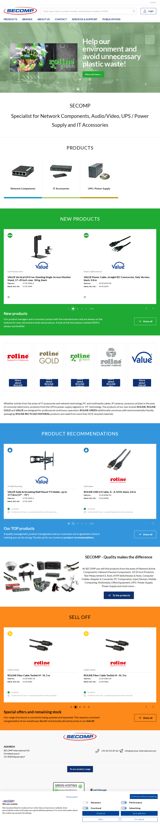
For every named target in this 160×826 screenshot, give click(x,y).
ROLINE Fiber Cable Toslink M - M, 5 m (29, 675)
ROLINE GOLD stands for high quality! (106, 52)
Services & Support (85, 19)
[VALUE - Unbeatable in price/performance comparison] (142, 357)
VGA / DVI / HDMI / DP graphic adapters (24, 486)
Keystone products (91, 486)
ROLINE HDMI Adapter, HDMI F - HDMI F (31, 491)
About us (43, 19)
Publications (111, 19)
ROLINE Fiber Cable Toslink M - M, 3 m (105, 675)
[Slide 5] (78, 89)
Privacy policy (72, 797)
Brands (27, 19)
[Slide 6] (82, 89)
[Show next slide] (153, 308)
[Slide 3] (69, 89)
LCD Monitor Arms (15, 271)
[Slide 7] (87, 89)
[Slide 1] (69, 308)
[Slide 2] (73, 308)
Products (10, 19)
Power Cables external (93, 271)
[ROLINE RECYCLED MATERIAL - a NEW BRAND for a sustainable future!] (111, 357)
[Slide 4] (73, 89)
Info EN (153, 2)
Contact (61, 19)
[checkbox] (85, 802)
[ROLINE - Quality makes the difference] (18, 357)
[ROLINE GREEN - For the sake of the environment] (80, 357)
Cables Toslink (13, 670)
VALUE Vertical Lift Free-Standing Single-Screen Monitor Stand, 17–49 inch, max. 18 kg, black (39, 278)
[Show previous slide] (146, 308)
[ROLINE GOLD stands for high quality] (49, 357)
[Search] (134, 11)
